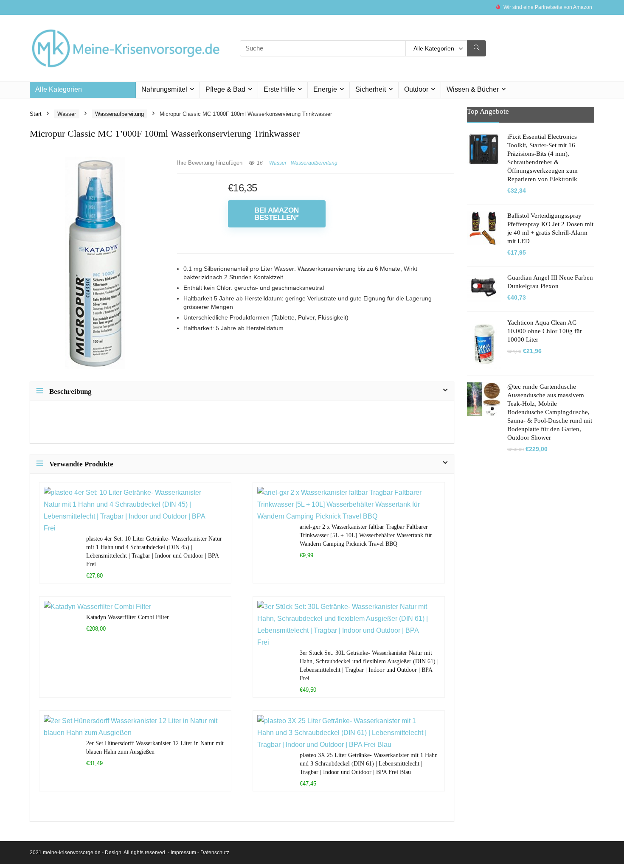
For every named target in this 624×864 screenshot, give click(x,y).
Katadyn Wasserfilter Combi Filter (127, 617)
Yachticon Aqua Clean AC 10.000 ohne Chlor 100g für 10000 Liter (544, 331)
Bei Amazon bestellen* (276, 214)
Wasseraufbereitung (119, 114)
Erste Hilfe (279, 89)
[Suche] (476, 48)
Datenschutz (214, 853)
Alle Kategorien (58, 89)
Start (36, 114)
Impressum (183, 853)
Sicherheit (370, 89)
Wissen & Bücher (473, 89)
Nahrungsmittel (164, 89)
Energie (325, 89)
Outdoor (416, 89)
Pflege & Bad (225, 89)
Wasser (66, 114)
